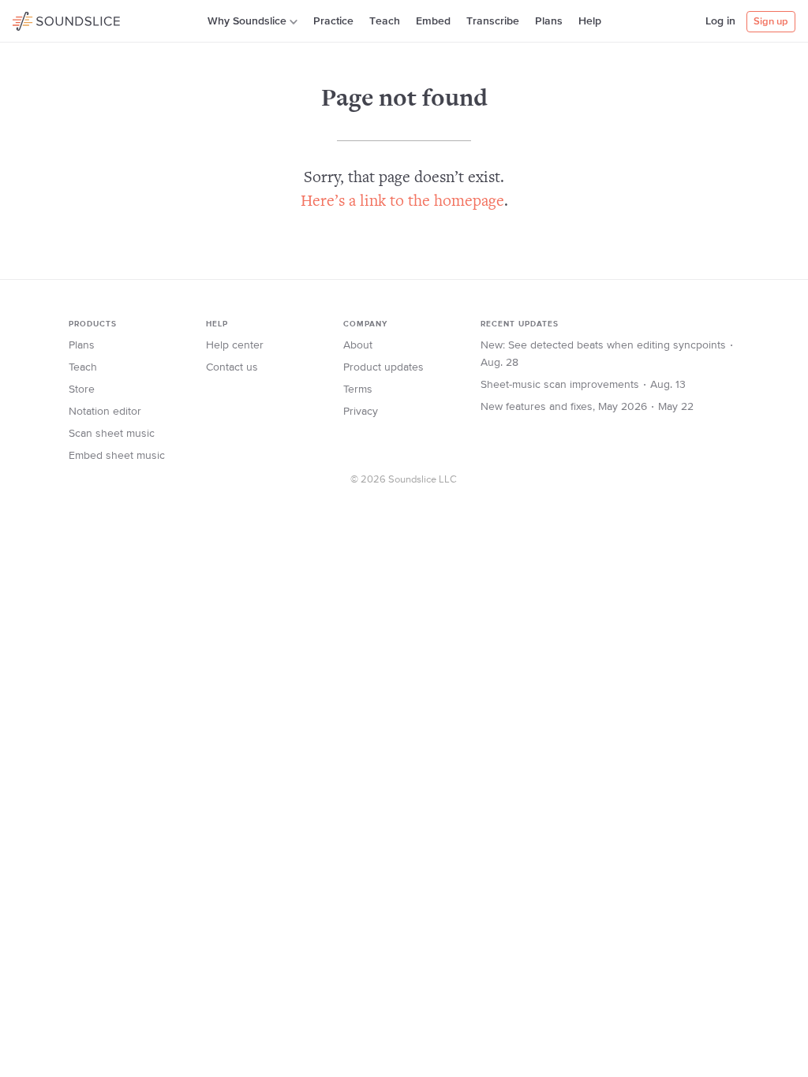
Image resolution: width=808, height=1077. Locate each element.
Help (589, 21)
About (357, 345)
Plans (549, 21)
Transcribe (492, 21)
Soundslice (43, 19)
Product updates (383, 367)
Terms (357, 389)
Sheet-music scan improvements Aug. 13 (583, 384)
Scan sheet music (112, 433)
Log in (720, 21)
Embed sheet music (117, 455)
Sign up (771, 22)
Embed (433, 21)
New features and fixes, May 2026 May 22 (587, 406)
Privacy (360, 411)
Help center (235, 345)
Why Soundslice (247, 21)
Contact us (232, 367)
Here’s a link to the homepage (402, 202)
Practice (333, 21)
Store (82, 389)
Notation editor (105, 411)
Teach (384, 21)
